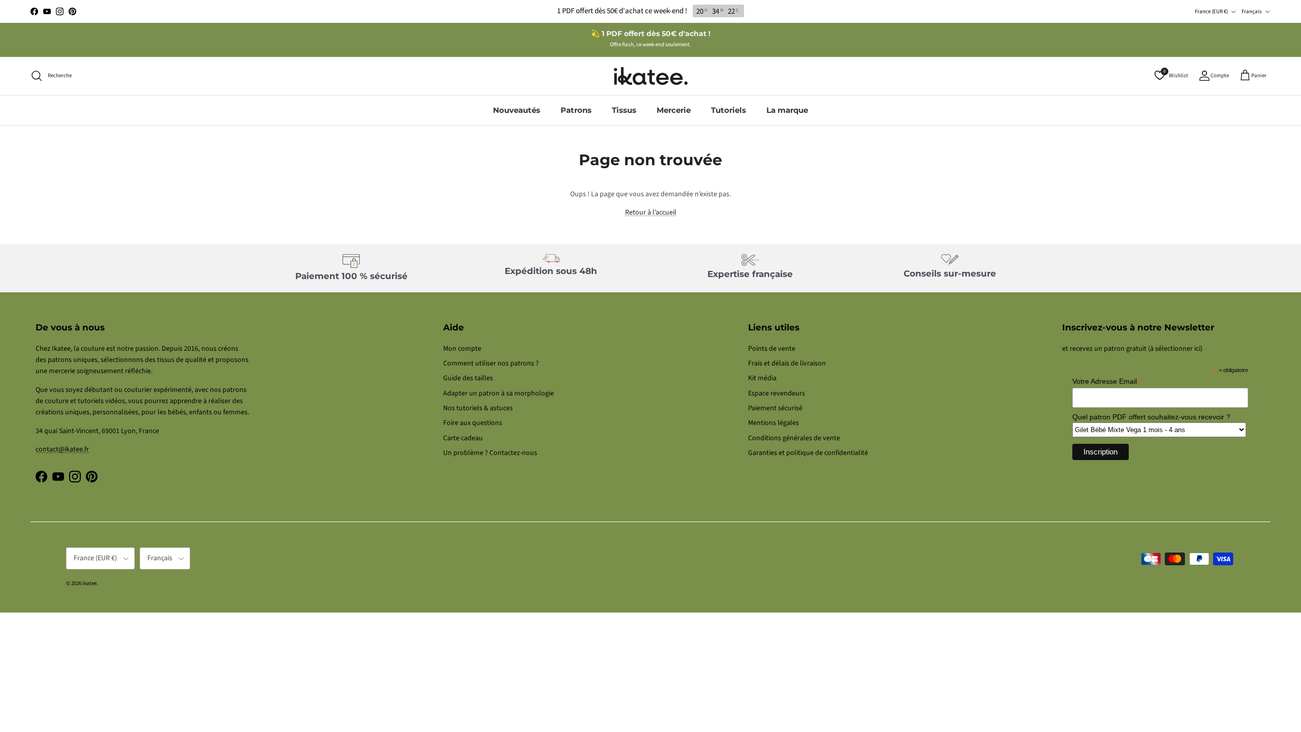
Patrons (576, 110)
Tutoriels (728, 110)
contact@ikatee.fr (62, 449)
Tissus (624, 110)
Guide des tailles (468, 378)
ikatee (89, 583)
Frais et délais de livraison (787, 363)
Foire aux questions (472, 423)
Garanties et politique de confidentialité (808, 453)
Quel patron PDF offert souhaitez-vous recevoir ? (1151, 417)
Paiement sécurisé (775, 408)
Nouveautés (516, 110)
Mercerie (674, 110)
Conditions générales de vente (794, 438)
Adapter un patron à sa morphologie (498, 393)
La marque (787, 110)
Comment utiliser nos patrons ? (491, 363)
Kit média (762, 378)
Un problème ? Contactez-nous (490, 453)
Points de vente (771, 349)
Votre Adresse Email (1107, 381)
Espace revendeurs (776, 393)
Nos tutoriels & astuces (478, 408)
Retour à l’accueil (650, 212)
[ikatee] (651, 76)
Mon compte (462, 349)
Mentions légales (773, 423)
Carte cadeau (463, 438)
